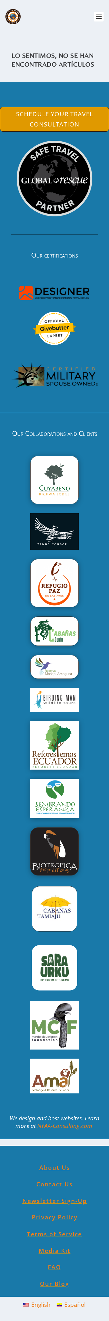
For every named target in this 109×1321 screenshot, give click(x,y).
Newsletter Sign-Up (54, 1201)
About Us (54, 1167)
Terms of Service (54, 1234)
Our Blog (54, 1284)
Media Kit (55, 1251)
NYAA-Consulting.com (65, 1126)
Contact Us (54, 1184)
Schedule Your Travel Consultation (54, 119)
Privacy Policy (55, 1217)
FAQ (54, 1267)
